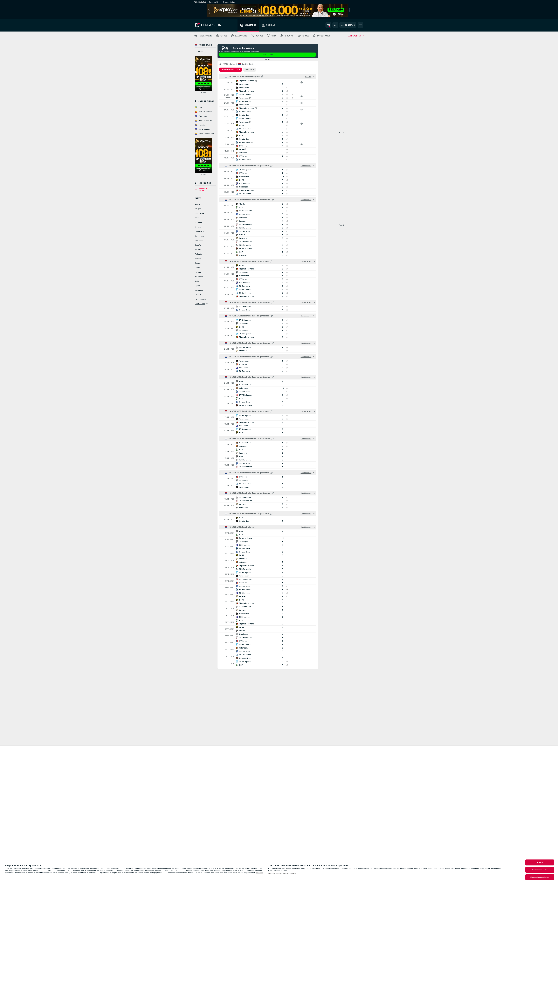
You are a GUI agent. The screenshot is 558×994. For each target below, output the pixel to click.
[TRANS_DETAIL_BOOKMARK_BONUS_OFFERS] (328, 25)
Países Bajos (248, 64)
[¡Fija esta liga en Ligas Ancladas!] (262, 76)
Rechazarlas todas (539, 870)
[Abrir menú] (360, 25)
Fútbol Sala (228, 64)
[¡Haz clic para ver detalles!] (267, 82)
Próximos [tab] (249, 70)
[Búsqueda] (335, 25)
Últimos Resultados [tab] (230, 70)
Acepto (540, 862)
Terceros (259, 873)
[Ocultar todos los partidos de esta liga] (313, 76)
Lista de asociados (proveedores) (282, 873)
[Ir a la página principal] (211, 25)
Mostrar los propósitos (539, 877)
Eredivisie (199, 51)
